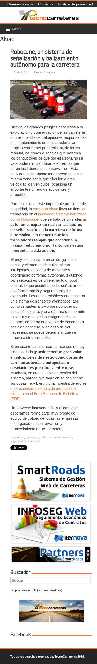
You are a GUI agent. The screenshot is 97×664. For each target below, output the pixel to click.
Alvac (20, 437)
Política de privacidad (75, 4)
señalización (32, 441)
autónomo (32, 437)
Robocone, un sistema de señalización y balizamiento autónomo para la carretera (45, 58)
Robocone (46, 437)
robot (57, 437)
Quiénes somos (20, 4)
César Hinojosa (44, 72)
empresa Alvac (45, 209)
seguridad (16, 441)
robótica (67, 437)
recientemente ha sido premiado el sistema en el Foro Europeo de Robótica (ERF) (44, 393)
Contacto (45, 4)
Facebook (20, 634)
